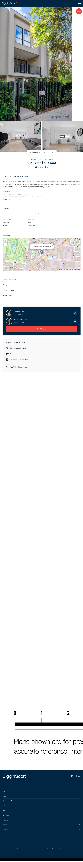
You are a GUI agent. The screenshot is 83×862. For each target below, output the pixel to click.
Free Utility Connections (18, 367)
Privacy (16, 848)
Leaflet (61, 269)
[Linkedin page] (76, 776)
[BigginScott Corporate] (9, 3)
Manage (6, 815)
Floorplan (50, 152)
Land (4, 806)
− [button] (5, 244)
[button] (6, 285)
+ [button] (5, 241)
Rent (4, 796)
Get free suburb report (18, 348)
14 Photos (36, 152)
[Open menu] (79, 3)
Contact (5, 829)
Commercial (7, 801)
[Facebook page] (72, 776)
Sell (4, 810)
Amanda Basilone (20, 312)
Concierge (13, 354)
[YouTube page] (79, 776)
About (5, 825)
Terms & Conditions (8, 848)
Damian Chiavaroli (21, 320)
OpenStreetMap (69, 269)
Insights (5, 820)
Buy (4, 791)
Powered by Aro (71, 848)
